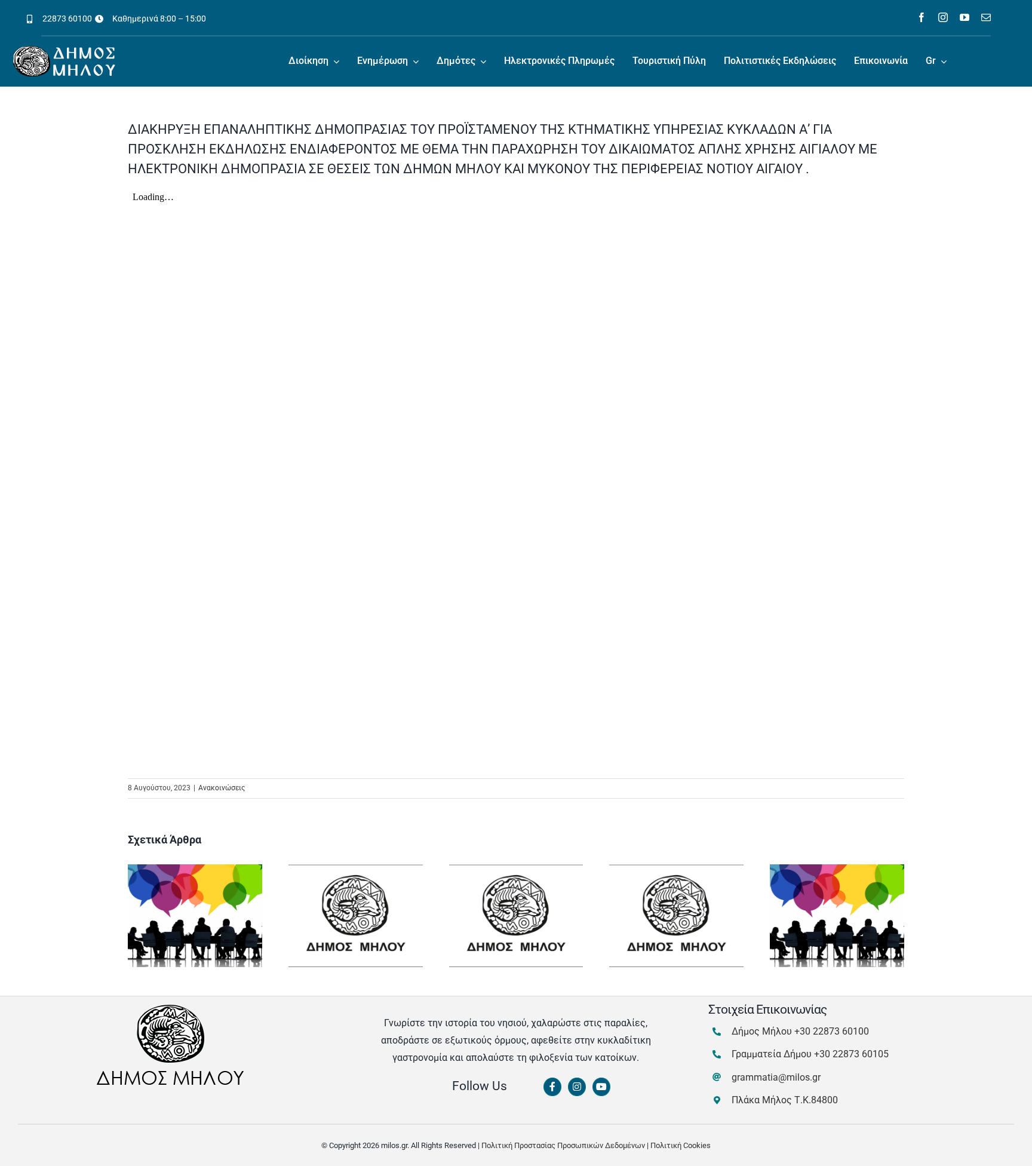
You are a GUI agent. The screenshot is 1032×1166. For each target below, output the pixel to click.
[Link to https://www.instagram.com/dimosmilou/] (577, 1087)
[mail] (986, 17)
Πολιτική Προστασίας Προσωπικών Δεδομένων (563, 1145)
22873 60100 (67, 18)
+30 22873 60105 (851, 1054)
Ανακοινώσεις (221, 788)
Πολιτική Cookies (680, 1145)
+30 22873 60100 (831, 1031)
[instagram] (943, 17)
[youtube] (964, 17)
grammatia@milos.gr (776, 1077)
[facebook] (921, 17)
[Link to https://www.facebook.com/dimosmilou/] (552, 1087)
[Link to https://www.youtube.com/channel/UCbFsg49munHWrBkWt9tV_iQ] (601, 1087)
